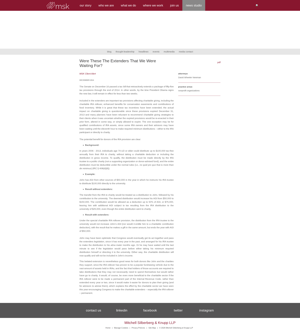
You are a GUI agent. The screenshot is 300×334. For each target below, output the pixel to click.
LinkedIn (121, 310)
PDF (219, 62)
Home (108, 328)
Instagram (206, 310)
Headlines (143, 51)
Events (156, 51)
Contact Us (93, 310)
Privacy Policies (138, 328)
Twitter (178, 310)
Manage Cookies (121, 328)
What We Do (128, 5)
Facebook (150, 310)
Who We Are (106, 5)
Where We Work (153, 5)
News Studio (194, 5)
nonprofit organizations (189, 90)
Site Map (152, 328)
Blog (109, 51)
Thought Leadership (125, 51)
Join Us (174, 5)
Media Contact (186, 51)
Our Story (85, 5)
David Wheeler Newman (189, 77)
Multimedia (169, 51)
